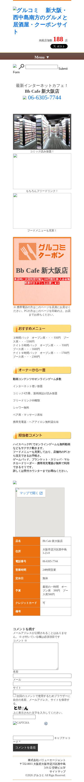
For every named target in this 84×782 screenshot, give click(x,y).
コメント (20, 640)
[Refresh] (46, 723)
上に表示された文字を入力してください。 (38, 712)
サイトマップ (58, 771)
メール (17, 679)
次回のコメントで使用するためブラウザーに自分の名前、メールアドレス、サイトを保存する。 (41, 699)
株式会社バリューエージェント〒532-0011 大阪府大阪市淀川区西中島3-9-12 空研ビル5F (43, 764)
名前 (15, 671)
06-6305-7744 (43, 97)
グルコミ (38, 775)
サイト (17, 687)
